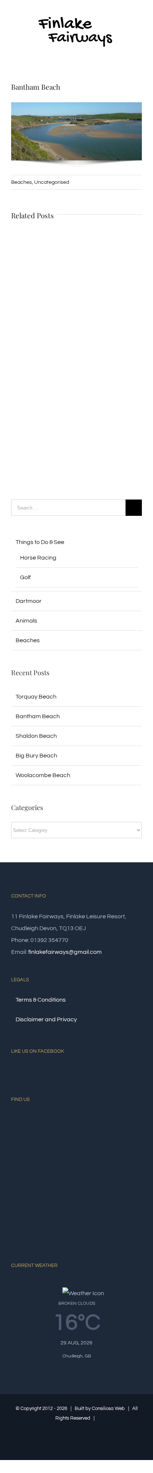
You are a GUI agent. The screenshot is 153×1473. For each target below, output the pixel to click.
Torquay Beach (36, 697)
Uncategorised (51, 182)
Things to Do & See (40, 542)
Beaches (21, 182)
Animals (26, 621)
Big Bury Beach (36, 756)
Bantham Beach (38, 716)
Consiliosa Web (108, 1408)
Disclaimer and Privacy (46, 1019)
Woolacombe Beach (43, 775)
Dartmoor (29, 601)
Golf (25, 577)
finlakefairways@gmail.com (65, 952)
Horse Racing (38, 558)
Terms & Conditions (41, 1000)
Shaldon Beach (36, 736)
